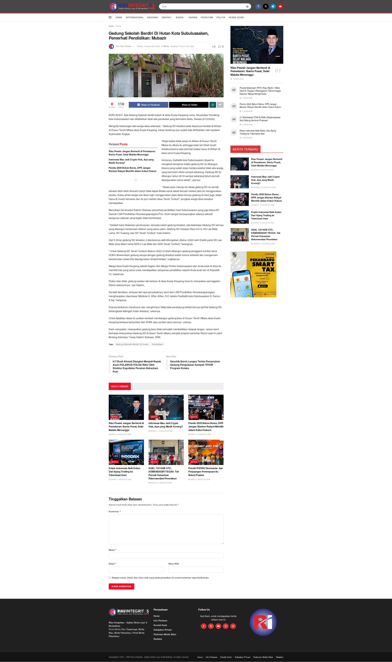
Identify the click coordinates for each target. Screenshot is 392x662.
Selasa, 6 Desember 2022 (148, 46)
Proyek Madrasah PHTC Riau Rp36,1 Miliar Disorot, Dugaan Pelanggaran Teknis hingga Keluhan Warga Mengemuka (260, 90)
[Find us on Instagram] (226, 626)
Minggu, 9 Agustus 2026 (161, 482)
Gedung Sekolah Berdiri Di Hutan (132, 344)
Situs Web (173, 563)
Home (119, 17)
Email (113, 563)
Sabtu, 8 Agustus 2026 (200, 479)
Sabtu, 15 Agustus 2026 (200, 434)
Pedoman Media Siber (165, 634)
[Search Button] (248, 6)
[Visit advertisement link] (263, 622)
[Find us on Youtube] (280, 6)
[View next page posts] (136, 180)
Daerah (166, 17)
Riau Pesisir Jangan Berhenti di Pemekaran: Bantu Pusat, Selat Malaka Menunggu (132, 153)
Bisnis (180, 17)
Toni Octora (125, 46)
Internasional (135, 17)
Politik (221, 17)
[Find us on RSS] (233, 626)
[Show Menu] (110, 17)
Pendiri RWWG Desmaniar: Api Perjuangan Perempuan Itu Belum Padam (205, 471)
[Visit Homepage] (132, 6)
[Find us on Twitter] (266, 6)
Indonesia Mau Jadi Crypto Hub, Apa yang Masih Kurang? (131, 161)
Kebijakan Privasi (163, 629)
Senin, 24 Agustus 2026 (120, 434)
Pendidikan (157, 344)
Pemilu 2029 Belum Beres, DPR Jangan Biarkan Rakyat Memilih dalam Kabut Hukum (132, 169)
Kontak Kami (160, 625)
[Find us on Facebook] (258, 6)
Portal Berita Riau (117, 629)
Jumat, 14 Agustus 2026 (120, 479)
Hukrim (193, 17)
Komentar (115, 511)
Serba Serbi (236, 17)
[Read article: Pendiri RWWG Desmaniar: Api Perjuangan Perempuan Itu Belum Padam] (206, 452)
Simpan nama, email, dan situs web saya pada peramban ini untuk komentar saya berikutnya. (160, 577)
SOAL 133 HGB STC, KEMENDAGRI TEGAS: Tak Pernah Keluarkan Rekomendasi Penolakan (164, 473)
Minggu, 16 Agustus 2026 (161, 431)
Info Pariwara (160, 620)
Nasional (152, 17)
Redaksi (158, 638)
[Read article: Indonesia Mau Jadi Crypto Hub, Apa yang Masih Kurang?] (166, 407)
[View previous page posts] (130, 180)
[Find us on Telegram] (273, 6)
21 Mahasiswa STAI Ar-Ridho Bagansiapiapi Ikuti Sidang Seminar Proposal (260, 119)
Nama (113, 549)
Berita (118, 26)
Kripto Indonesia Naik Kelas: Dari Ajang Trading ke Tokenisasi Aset (124, 471)
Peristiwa (207, 17)
